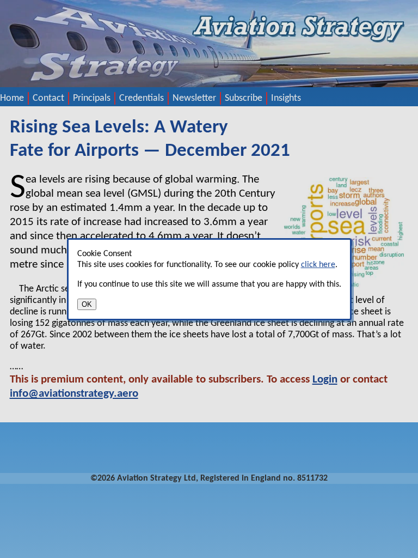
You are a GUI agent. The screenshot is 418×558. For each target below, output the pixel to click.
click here (318, 264)
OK (87, 304)
